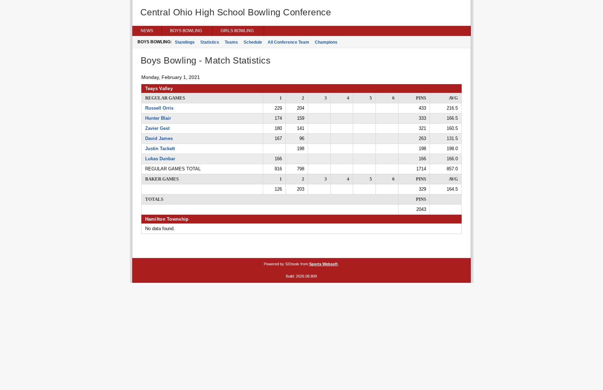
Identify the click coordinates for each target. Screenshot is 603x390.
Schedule (253, 42)
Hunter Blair (158, 118)
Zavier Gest (157, 128)
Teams (231, 42)
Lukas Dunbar (160, 158)
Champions (326, 42)
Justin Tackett (160, 148)
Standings (185, 42)
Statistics (209, 42)
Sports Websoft (323, 264)
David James (159, 138)
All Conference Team (288, 42)
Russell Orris (159, 108)
